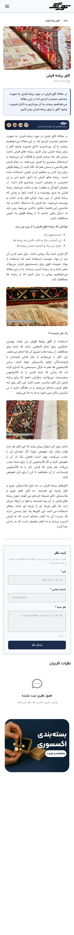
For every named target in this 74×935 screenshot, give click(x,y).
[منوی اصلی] (7, 6)
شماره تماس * (58, 590)
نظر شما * (60, 607)
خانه (66, 20)
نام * (63, 572)
